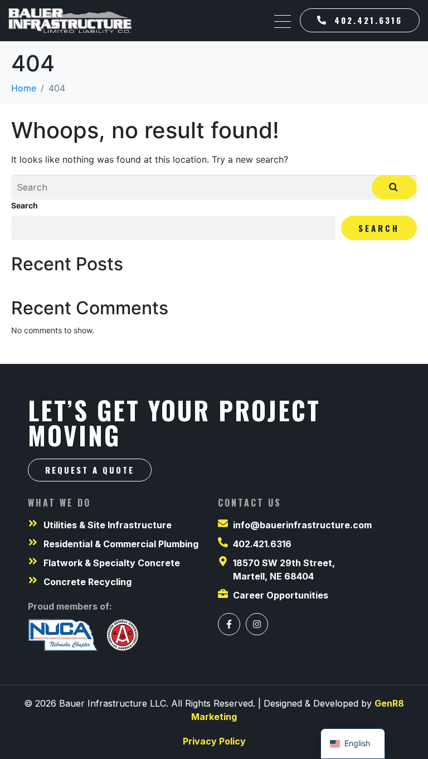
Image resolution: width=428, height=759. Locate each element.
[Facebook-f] (229, 624)
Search (24, 205)
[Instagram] (257, 624)
